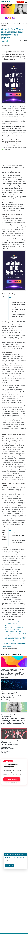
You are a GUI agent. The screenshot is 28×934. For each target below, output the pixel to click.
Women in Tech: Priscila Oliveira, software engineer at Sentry (15, 634)
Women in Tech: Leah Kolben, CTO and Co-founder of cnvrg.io (15, 622)
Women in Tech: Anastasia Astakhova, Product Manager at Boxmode (15, 630)
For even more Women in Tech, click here (13, 643)
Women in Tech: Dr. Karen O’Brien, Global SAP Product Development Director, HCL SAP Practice (15, 638)
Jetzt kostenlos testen (11, 779)
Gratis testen (20, 1)
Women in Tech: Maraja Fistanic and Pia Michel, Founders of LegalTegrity (15, 626)
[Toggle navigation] (6, 2)
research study (7, 107)
